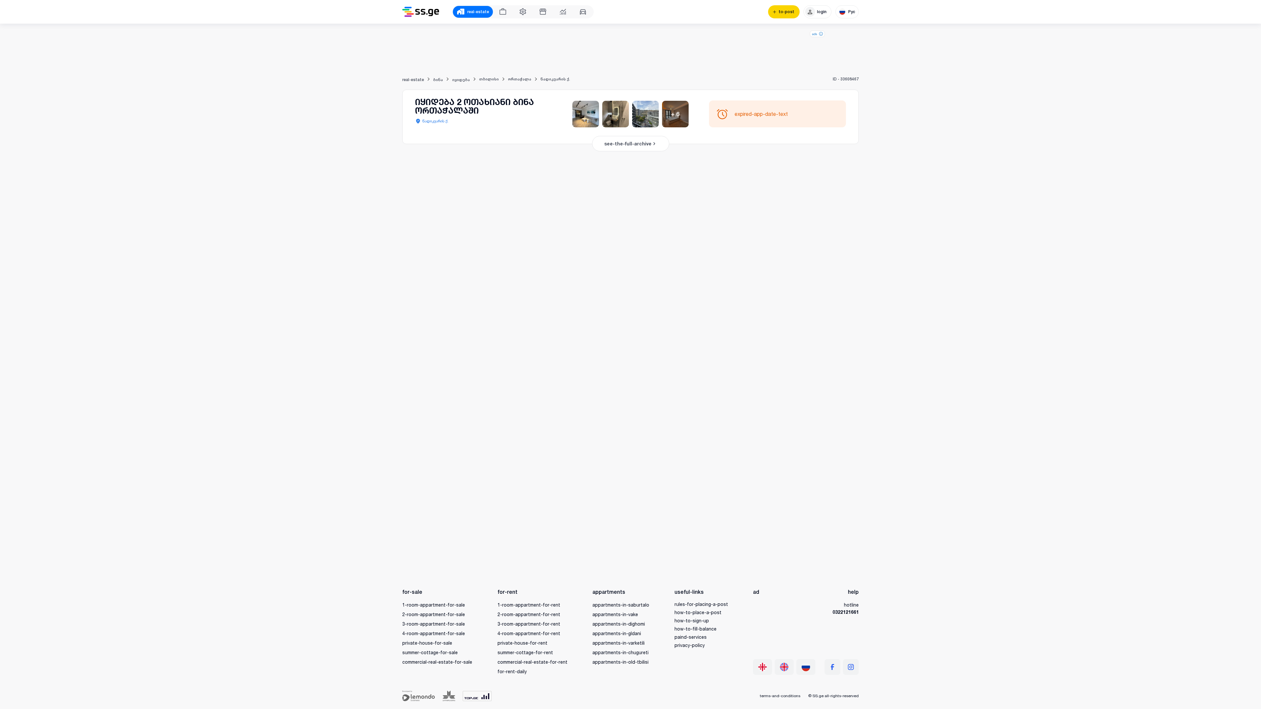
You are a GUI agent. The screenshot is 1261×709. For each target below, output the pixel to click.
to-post (786, 12)
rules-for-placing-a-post (701, 604)
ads (814, 34)
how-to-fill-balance (696, 629)
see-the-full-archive (628, 143)
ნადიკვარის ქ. (435, 120)
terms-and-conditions (780, 695)
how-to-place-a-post (698, 612)
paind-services (691, 637)
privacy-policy (690, 645)
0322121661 (845, 612)
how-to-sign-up (692, 620)
